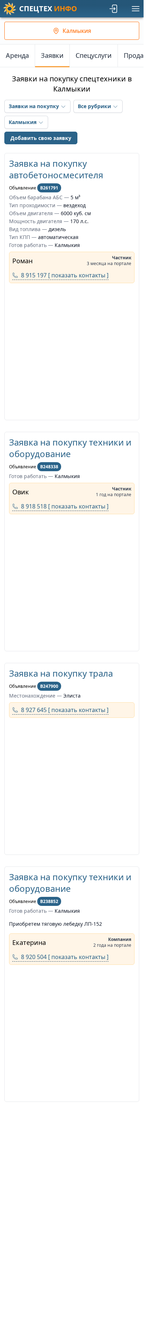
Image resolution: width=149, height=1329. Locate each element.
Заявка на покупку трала (61, 673)
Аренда (17, 55)
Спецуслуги (94, 55)
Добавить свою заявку (40, 138)
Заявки (52, 55)
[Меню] (136, 9)
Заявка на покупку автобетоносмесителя (56, 169)
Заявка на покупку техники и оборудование (70, 448)
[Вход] (114, 9)
